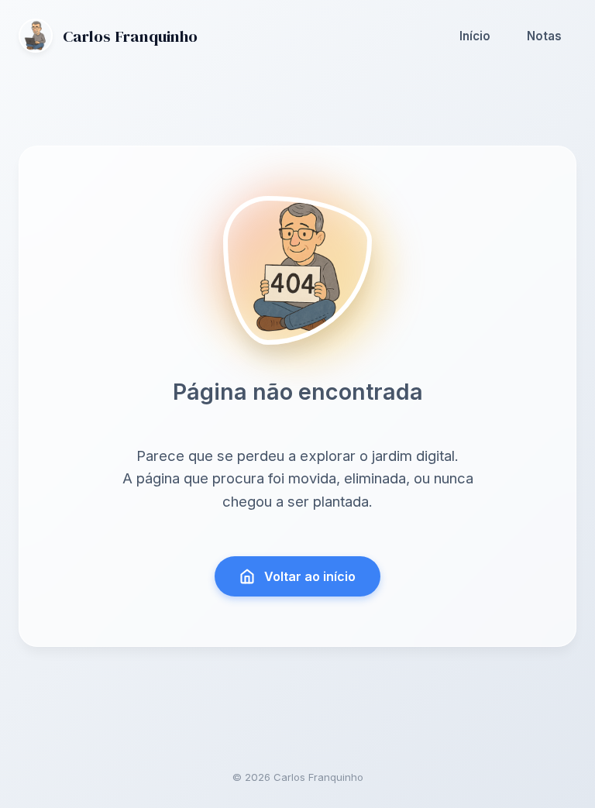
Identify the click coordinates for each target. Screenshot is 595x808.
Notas (544, 36)
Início (474, 36)
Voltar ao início (310, 576)
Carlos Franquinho (130, 36)
